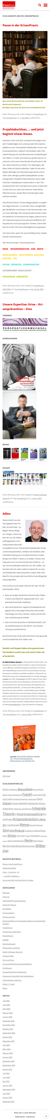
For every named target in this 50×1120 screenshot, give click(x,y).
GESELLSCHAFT (25, 270)
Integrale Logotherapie (22, 809)
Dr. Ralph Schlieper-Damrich (12, 662)
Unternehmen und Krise (12, 980)
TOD (15, 258)
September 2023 (9, 1065)
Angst (5, 789)
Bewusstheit (25, 789)
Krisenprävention (25, 819)
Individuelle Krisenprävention (14, 901)
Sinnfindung (17, 830)
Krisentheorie (8, 936)
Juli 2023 (6, 1073)
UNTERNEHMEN (10, 270)
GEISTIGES (39, 254)
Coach (24, 676)
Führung (6, 897)
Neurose (39, 825)
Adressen (6, 892)
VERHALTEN (16, 264)
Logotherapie (12, 825)
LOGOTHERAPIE (26, 254)
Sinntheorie (29, 831)
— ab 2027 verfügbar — (12, 876)
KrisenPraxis (39, 114)
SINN (33, 248)
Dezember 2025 (8, 1021)
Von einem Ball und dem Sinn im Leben (18, 880)
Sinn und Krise (8, 960)
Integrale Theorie (9, 905)
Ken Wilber (7, 909)
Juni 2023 (6, 1077)
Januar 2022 (7, 1097)
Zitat (5, 851)
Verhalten (35, 835)
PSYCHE (6, 264)
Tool (22, 835)
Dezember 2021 (8, 1101)
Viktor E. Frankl (9, 984)
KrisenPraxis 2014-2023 (12, 932)
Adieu (7, 513)
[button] (45, 5)
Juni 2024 (6, 1045)
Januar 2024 (7, 1057)
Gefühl (10, 799)
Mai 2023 (6, 1081)
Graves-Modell (19, 803)
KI (16, 814)
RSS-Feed (6, 776)
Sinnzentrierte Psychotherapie (14, 972)
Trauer (27, 836)
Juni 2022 (6, 1093)
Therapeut (21, 679)
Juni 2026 (6, 1005)
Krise (20, 814)
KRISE (5, 248)
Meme (24, 824)
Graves (7, 803)
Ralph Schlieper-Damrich (13, 952)
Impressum (30, 1117)
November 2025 (9, 1025)
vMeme (10, 841)
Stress (11, 835)
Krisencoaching (33, 814)
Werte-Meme (38, 841)
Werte (28, 840)
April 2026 (6, 1009)
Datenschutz (20, 1117)
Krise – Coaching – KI (11, 872)
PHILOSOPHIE (9, 276)
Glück (39, 799)
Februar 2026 (8, 1013)
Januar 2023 (7, 1085)
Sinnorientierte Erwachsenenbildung (17, 964)
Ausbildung (12, 789)
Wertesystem (29, 846)
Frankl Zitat (36, 795)
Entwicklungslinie (15, 795)
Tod (18, 835)
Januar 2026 (7, 1017)
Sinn (6, 830)
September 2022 (9, 1089)
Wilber (40, 845)
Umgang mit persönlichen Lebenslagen (18, 976)
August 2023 (7, 1069)
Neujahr (32, 825)
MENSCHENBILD (10, 254)
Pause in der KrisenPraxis (20, 25)
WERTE (40, 248)
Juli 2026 (6, 1001)
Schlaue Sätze (8, 956)
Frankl (27, 794)
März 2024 (6, 1049)
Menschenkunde (9, 944)
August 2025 (7, 1037)
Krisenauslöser (8, 913)
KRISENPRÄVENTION (19, 248)
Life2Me (6, 940)
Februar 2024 (8, 1053)
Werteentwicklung (12, 846)
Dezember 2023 (8, 1061)
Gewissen (32, 799)
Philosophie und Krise (11, 948)
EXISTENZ (7, 258)
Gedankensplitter (9, 868)
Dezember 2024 (8, 1041)
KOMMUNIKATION (31, 264)
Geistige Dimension (20, 799)
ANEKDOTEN (22, 276)
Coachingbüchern (14, 704)
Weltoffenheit (18, 841)
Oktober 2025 (8, 1029)
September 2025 (9, 1033)
